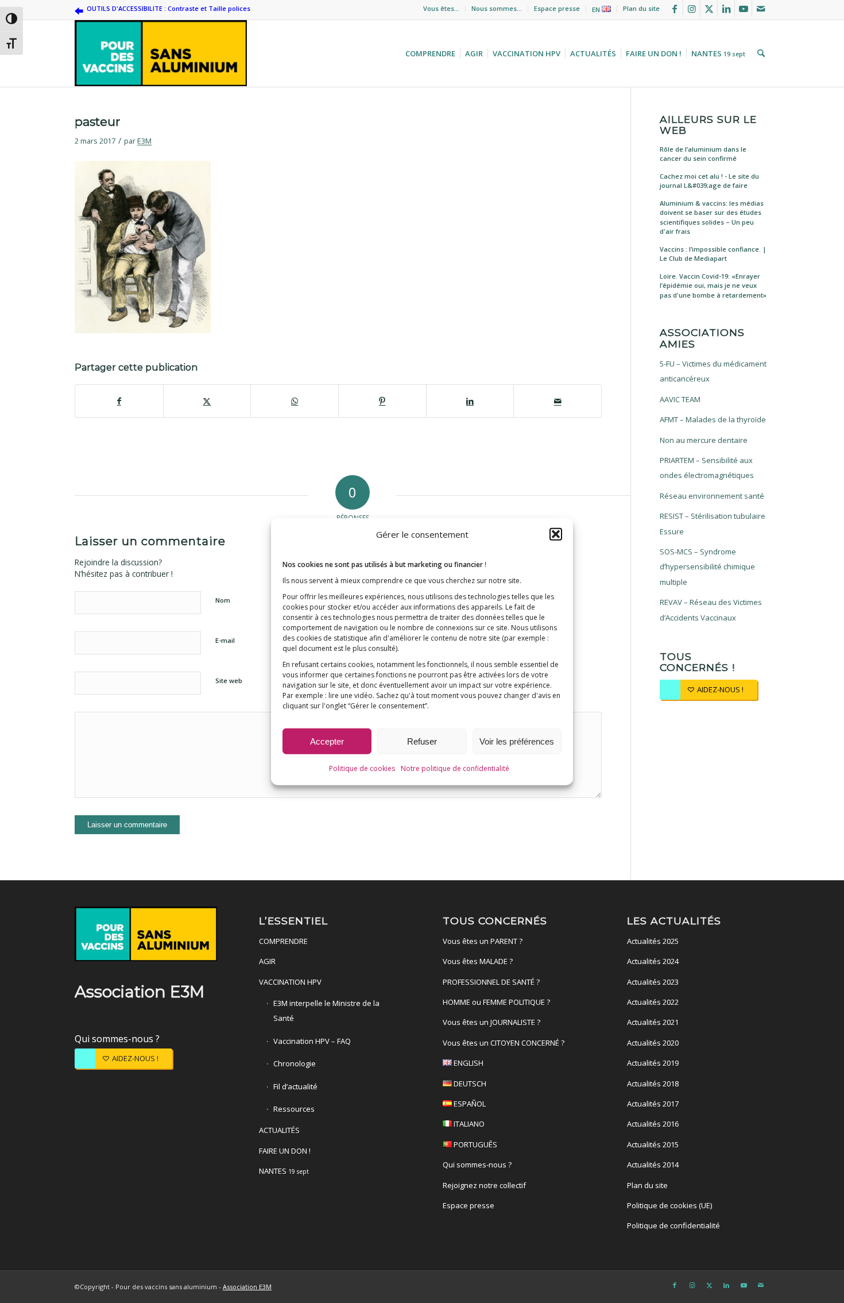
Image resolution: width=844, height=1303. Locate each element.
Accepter (327, 741)
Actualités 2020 (653, 1043)
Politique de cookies (362, 768)
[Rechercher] (759, 53)
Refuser (422, 741)
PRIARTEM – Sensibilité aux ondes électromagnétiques (707, 467)
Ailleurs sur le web (708, 125)
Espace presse (557, 8)
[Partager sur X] (207, 401)
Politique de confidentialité (673, 1225)
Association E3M (247, 1286)
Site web (228, 680)
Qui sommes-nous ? (117, 1038)
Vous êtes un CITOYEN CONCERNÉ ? (503, 1043)
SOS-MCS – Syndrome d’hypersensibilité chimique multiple (707, 566)
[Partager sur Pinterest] (382, 401)
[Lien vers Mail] (760, 8)
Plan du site (641, 8)
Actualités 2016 (653, 1124)
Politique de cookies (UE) (669, 1205)
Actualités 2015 (653, 1144)
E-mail (225, 640)
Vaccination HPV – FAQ (312, 1041)
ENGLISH (467, 1063)
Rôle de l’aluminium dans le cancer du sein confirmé (703, 154)
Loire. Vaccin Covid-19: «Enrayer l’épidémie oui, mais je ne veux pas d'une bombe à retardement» (713, 285)
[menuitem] (441, 8)
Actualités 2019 (653, 1063)
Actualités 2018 (653, 1083)
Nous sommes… (496, 8)
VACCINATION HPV (290, 982)
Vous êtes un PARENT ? (482, 941)
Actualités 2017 (653, 1103)
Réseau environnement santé (712, 496)
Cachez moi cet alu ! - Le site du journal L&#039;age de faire (709, 181)
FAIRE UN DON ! (285, 1151)
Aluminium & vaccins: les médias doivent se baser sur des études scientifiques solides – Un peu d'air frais (712, 217)
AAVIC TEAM (680, 399)
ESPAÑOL (469, 1103)
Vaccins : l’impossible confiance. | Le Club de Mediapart (713, 254)
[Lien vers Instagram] (691, 8)
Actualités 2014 (653, 1164)
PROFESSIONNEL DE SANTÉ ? (491, 982)
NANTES (284, 1171)
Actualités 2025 (653, 941)
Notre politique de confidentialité (455, 768)
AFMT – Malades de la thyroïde (713, 419)
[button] (556, 534)
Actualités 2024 (653, 961)
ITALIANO (468, 1124)
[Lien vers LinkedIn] (726, 8)
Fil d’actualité (295, 1086)
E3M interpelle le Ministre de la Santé (326, 1010)
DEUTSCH (469, 1083)
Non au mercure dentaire (704, 440)
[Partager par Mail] (557, 401)
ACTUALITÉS (279, 1130)
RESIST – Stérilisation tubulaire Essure (712, 523)
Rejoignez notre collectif (484, 1185)
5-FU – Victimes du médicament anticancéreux (713, 371)
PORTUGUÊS (474, 1144)
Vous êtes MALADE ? (478, 961)
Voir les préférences (516, 741)
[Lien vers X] (708, 8)
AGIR (267, 961)
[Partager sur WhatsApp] (294, 401)
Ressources (294, 1109)
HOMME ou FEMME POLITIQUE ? (496, 1002)
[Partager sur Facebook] (119, 401)
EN (597, 9)
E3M (144, 141)
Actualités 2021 (653, 1022)
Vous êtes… (441, 8)
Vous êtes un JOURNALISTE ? (491, 1022)
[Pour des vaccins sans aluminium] (161, 53)
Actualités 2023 (653, 982)
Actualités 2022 (653, 1002)
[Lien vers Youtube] (743, 8)
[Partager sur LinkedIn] (470, 401)
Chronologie (294, 1063)
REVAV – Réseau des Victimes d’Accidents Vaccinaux (711, 609)
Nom (222, 600)
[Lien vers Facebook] (674, 8)
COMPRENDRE (283, 941)
